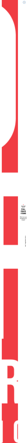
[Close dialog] (24, 2)
